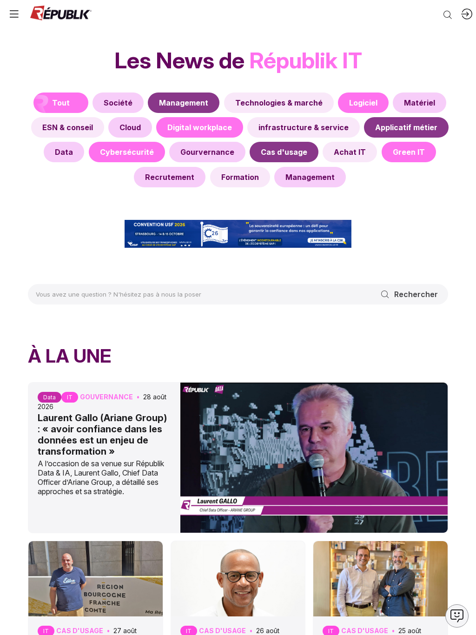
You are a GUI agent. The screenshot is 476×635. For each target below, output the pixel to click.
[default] (118, 103)
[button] (14, 14)
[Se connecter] (466, 14)
